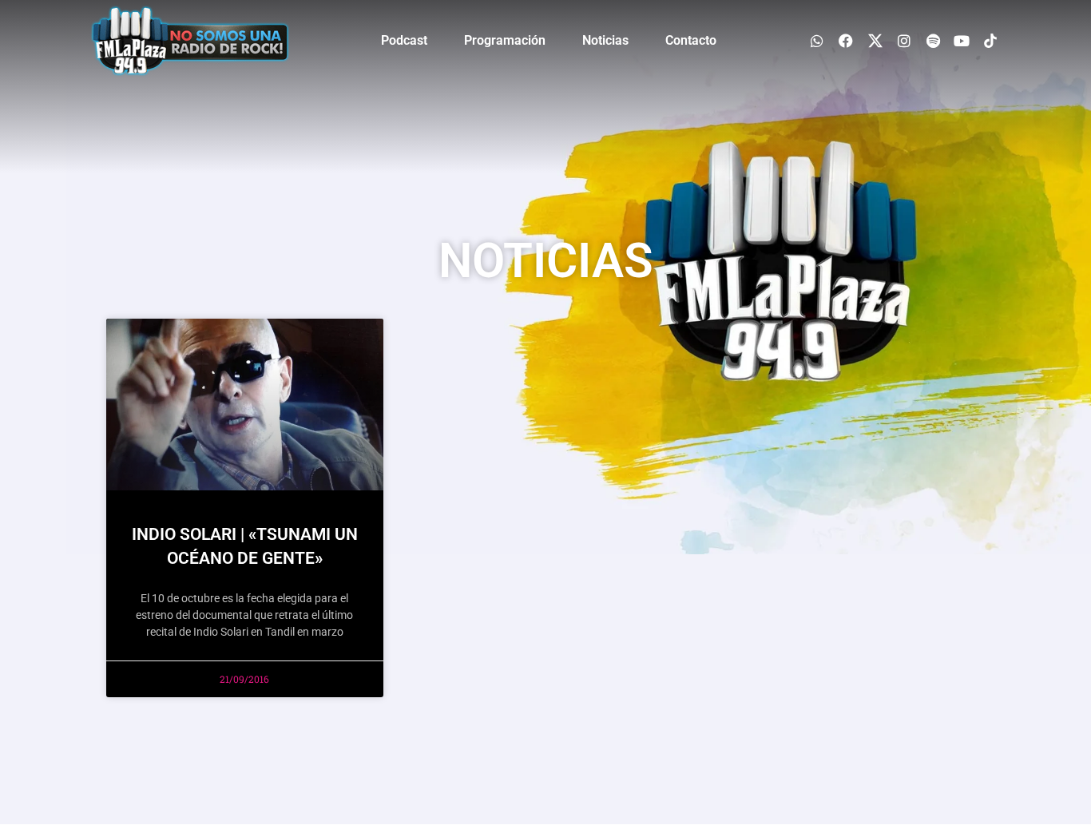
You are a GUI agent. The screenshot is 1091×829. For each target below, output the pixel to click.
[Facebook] (846, 40)
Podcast (404, 40)
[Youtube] (962, 40)
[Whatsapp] (817, 40)
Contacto (690, 40)
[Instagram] (904, 40)
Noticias (605, 40)
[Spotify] (932, 40)
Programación (505, 40)
